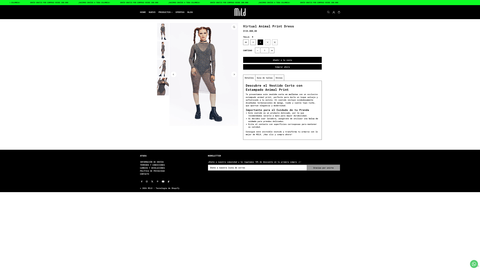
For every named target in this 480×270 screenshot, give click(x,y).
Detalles (249, 77)
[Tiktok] (168, 182)
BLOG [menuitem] (190, 12)
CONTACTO (144, 174)
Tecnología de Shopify (167, 188)
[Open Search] (328, 12)
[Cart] (339, 12)
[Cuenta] (334, 12)
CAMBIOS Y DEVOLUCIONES (152, 168)
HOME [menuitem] (143, 12)
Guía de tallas (265, 77)
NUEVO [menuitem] (152, 12)
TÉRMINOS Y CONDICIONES (152, 165)
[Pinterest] (157, 182)
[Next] (234, 74)
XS (246, 42)
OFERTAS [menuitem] (180, 12)
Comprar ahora (282, 67)
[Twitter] (152, 182)
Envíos (279, 77)
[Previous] (173, 74)
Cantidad (247, 50)
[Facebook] (141, 182)
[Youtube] (163, 182)
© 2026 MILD (146, 188)
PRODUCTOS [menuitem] (164, 12)
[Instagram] (147, 182)
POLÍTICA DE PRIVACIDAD (152, 171)
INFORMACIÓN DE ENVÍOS (152, 162)
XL (275, 42)
